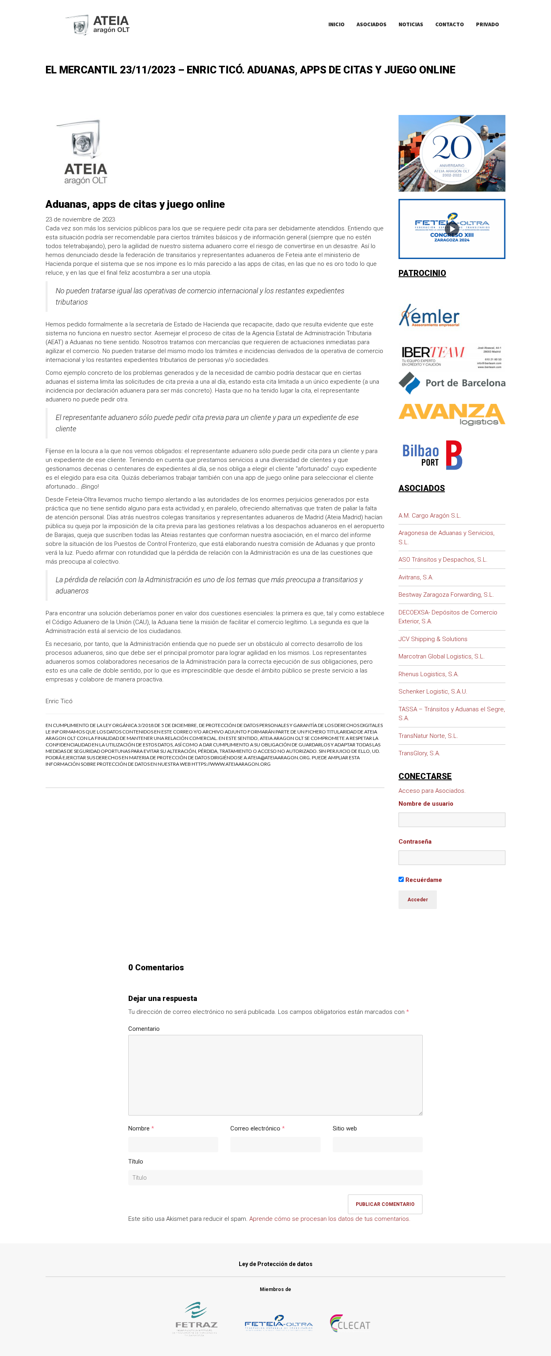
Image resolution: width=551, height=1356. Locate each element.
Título (135, 1161)
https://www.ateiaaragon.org (231, 764)
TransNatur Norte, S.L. (428, 736)
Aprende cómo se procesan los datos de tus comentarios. (330, 1218)
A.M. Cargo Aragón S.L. (430, 515)
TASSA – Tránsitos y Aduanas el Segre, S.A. (452, 714)
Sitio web (345, 1128)
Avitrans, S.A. (416, 577)
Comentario (144, 1028)
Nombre (139, 1128)
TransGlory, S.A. (419, 753)
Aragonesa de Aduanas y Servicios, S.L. (447, 537)
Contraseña (415, 841)
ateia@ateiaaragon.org (279, 757)
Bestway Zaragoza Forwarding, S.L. (446, 594)
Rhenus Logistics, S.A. (429, 674)
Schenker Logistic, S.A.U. (433, 691)
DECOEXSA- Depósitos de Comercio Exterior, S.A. (448, 617)
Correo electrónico (255, 1128)
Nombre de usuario (426, 803)
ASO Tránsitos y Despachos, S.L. (443, 559)
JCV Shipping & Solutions (433, 639)
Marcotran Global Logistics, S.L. (442, 656)
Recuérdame (423, 880)
